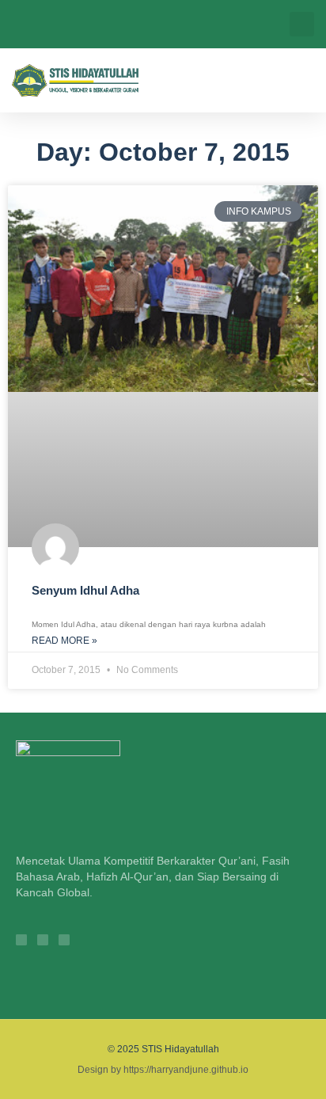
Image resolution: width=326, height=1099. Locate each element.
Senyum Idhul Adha (85, 590)
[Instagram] (21, 939)
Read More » (64, 640)
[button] (302, 24)
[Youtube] (64, 939)
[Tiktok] (42, 939)
